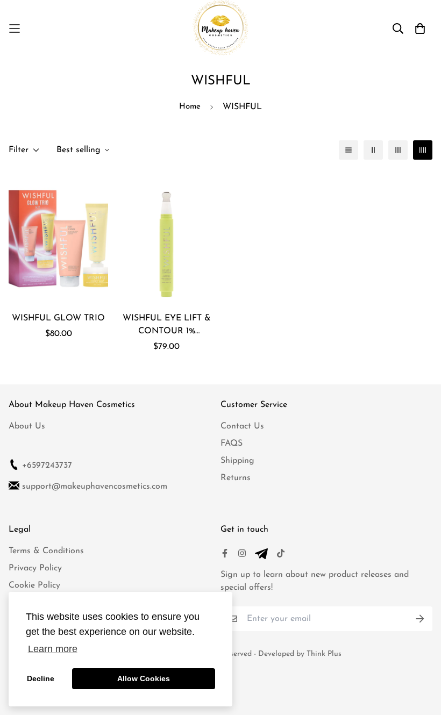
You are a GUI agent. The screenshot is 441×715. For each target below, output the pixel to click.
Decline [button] (40, 678)
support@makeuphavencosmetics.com (94, 486)
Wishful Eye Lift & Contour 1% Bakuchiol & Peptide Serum (166, 326)
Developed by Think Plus (300, 654)
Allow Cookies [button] (143, 678)
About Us (27, 426)
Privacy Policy (35, 568)
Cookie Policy (34, 585)
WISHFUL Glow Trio (58, 318)
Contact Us (242, 426)
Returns (235, 478)
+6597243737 (47, 465)
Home (190, 107)
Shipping (237, 460)
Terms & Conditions (46, 551)
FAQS (231, 443)
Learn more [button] (52, 649)
